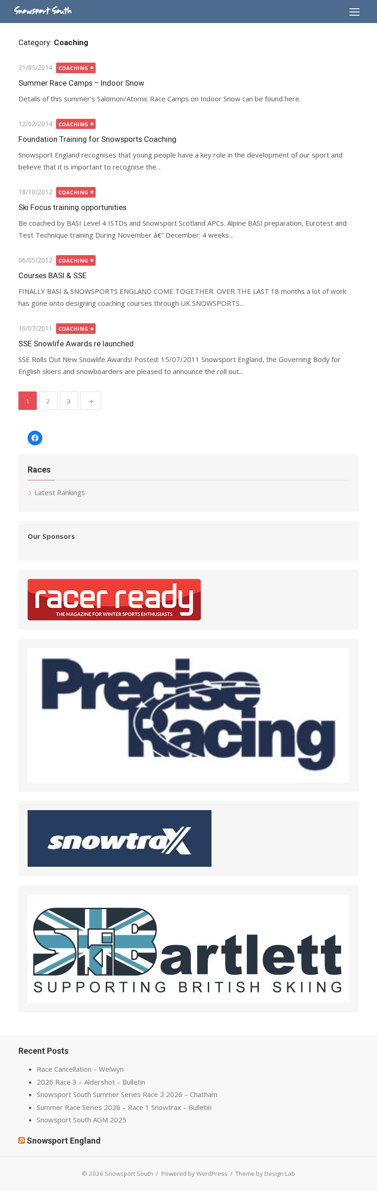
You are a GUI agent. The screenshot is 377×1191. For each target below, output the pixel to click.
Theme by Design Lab (265, 1173)
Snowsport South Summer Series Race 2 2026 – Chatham (127, 1094)
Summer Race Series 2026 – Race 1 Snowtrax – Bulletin (124, 1107)
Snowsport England (64, 1140)
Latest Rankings (59, 492)
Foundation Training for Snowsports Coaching (97, 139)
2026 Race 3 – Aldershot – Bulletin (91, 1081)
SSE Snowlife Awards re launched (76, 343)
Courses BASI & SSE (52, 275)
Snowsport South (43, 11)
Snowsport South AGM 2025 (81, 1119)
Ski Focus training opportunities (72, 207)
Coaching (73, 67)
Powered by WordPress (194, 1173)
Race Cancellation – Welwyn (80, 1069)
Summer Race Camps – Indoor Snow (81, 83)
